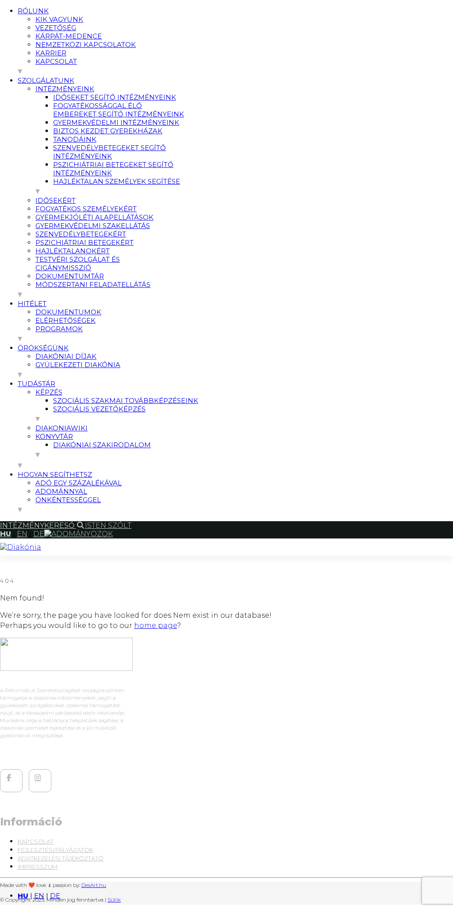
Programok (59, 329)
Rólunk (33, 11)
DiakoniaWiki (61, 428)
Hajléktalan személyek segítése (116, 181)
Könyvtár (54, 436)
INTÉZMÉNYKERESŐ (38, 525)
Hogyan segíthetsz (55, 474)
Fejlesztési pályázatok (55, 849)
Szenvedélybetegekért (80, 234)
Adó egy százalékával (78, 483)
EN (39, 895)
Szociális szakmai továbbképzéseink (125, 400)
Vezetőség (55, 27)
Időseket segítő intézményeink (114, 97)
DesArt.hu (93, 885)
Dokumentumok (68, 312)
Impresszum (38, 866)
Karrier (50, 53)
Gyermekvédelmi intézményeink (116, 122)
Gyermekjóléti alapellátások (94, 217)
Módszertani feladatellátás (92, 284)
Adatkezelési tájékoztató (61, 858)
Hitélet (32, 303)
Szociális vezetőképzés (99, 409)
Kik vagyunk (59, 19)
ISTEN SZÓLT (108, 525)
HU (23, 895)
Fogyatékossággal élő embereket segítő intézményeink (118, 109)
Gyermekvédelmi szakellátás (92, 225)
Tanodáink (74, 139)
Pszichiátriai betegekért (84, 242)
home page (155, 625)
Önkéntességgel (68, 500)
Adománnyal (61, 491)
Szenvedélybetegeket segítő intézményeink (109, 151)
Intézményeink (64, 89)
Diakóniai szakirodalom (102, 445)
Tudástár (36, 383)
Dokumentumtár (69, 276)
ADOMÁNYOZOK (82, 534)
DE (55, 895)
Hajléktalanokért (72, 251)
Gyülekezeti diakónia (77, 364)
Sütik (114, 899)
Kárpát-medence (68, 36)
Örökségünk (43, 348)
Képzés (48, 392)
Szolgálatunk (46, 80)
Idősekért (55, 200)
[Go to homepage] (20, 547)
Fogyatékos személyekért (86, 209)
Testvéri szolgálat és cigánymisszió (77, 263)
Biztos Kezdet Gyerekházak (107, 131)
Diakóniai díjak (65, 356)
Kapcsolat (56, 61)
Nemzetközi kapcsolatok (85, 44)
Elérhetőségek (65, 320)
